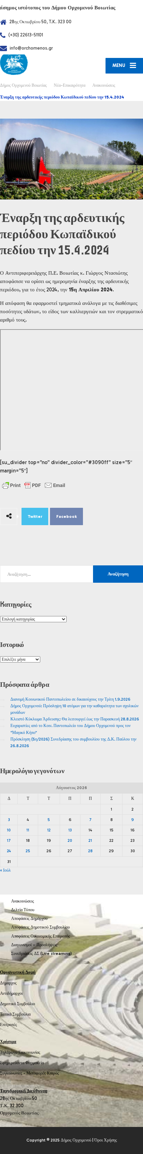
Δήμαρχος (8, 983)
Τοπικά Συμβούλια (15, 1014)
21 (90, 840)
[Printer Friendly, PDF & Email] (33, 485)
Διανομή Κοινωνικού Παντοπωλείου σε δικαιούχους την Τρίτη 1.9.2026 (70, 699)
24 (9, 850)
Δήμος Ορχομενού (76, 1140)
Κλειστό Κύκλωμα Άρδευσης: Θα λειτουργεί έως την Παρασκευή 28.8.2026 (74, 719)
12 (49, 830)
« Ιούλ (5, 870)
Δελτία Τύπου (22, 909)
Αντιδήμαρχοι (11, 993)
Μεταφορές (36, 1073)
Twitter (35, 516)
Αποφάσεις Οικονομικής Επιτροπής (40, 936)
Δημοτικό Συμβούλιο (17, 1003)
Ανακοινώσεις (22, 901)
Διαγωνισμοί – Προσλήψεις (34, 944)
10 (9, 830)
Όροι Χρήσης (105, 1140)
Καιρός (53, 1073)
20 (70, 840)
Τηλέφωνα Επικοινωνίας (20, 1052)
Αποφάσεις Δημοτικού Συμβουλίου (40, 927)
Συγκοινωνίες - (13, 1073)
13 (70, 830)
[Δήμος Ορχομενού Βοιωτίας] (36, 64)
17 (9, 840)
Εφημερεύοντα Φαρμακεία (22, 1062)
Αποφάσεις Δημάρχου (29, 918)
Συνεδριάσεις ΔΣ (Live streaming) (41, 953)
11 (27, 830)
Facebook (66, 516)
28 (90, 850)
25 (28, 850)
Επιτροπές (8, 1024)
